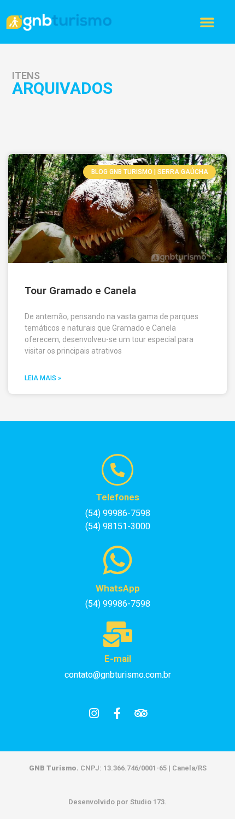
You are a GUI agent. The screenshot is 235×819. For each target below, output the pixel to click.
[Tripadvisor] (141, 713)
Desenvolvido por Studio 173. (117, 802)
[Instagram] (94, 713)
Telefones (117, 497)
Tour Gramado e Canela (80, 290)
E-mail (117, 658)
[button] (207, 21)
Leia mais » (43, 378)
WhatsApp (118, 588)
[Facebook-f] (117, 713)
